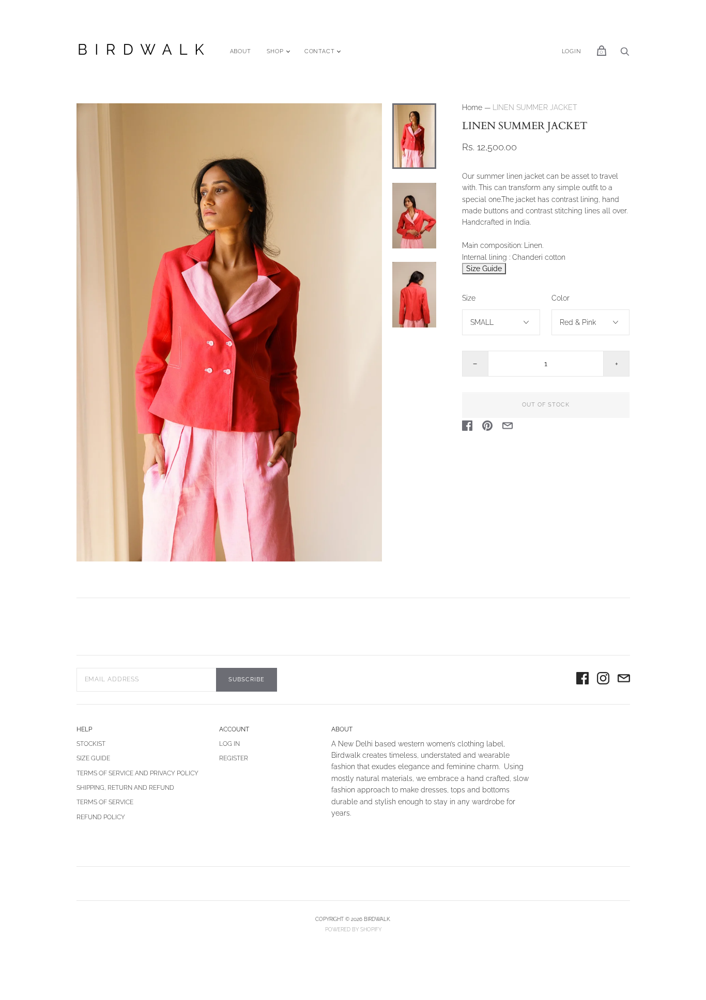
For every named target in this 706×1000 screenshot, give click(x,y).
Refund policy (100, 817)
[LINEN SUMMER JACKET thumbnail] (414, 136)
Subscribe (246, 679)
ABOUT (240, 51)
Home (472, 107)
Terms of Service (104, 802)
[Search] (625, 54)
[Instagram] (603, 679)
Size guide (93, 758)
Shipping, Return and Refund (125, 787)
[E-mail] (624, 679)
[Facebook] (582, 679)
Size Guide (484, 268)
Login (571, 51)
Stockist (90, 743)
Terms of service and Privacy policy (137, 773)
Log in (229, 743)
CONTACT (319, 51)
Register (233, 758)
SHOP (275, 51)
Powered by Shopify (353, 929)
